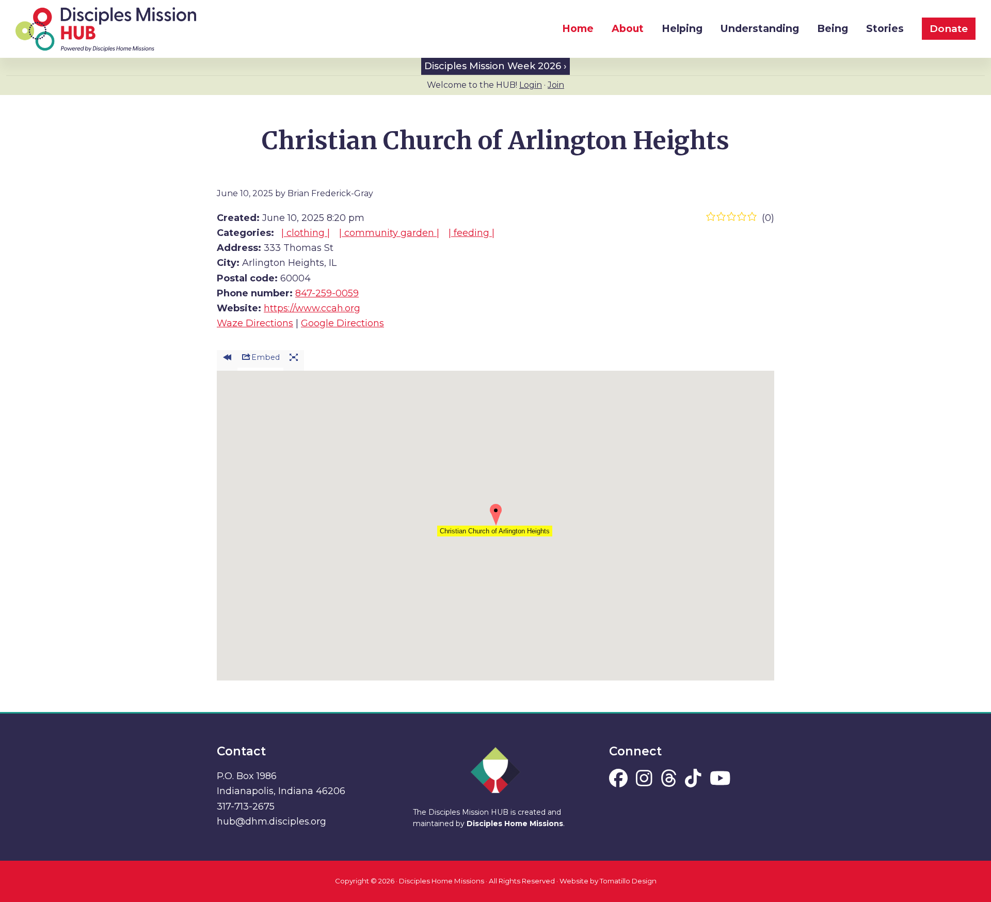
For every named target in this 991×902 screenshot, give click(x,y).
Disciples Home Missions (515, 823)
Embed (265, 357)
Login (530, 85)
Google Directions (342, 323)
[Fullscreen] (293, 360)
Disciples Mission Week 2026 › (495, 66)
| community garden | (389, 233)
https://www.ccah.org (312, 308)
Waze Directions (255, 323)
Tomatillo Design (628, 881)
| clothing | (305, 233)
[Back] (227, 360)
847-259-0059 (327, 293)
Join (556, 85)
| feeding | (471, 233)
